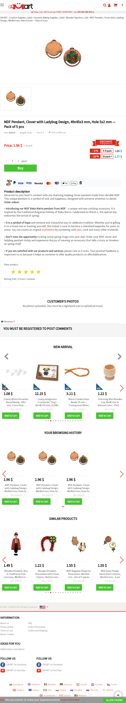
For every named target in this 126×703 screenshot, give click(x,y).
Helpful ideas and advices (12, 649)
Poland (63, 690)
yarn (79, 229)
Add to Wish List (58, 132)
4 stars (32, 272)
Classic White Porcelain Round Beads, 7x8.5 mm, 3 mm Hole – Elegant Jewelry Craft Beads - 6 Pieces (16, 402)
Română (51, 684)
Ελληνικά (36, 684)
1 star (13, 272)
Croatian (99, 684)
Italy (49, 690)
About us (4, 623)
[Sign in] (109, 5)
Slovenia (94, 690)
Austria (83, 684)
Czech (114, 684)
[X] (2, 699)
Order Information (36, 626)
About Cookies (7, 634)
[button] (45, 420)
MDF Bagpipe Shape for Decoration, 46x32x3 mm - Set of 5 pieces (79, 574)
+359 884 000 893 (84, 12)
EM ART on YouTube (16, 670)
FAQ (30, 623)
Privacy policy (6, 626)
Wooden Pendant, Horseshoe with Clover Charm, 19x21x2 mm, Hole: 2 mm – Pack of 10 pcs (47, 574)
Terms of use (6, 630)
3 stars (26, 272)
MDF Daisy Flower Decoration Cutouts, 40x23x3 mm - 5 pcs (110, 574)
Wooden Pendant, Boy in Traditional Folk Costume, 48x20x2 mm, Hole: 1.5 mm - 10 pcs (16, 574)
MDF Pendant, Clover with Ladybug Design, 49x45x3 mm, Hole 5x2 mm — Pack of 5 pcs (16, 488)
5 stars (38, 272)
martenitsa (48, 229)
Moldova (82, 695)
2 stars (20, 272)
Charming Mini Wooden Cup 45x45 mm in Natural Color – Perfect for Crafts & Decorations (110, 402)
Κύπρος (109, 690)
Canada (66, 695)
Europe (36, 690)
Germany (68, 684)
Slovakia (78, 690)
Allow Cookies (114, 700)
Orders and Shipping (37, 630)
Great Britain (49, 695)
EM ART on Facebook (16, 664)
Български (18, 684)
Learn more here (70, 699)
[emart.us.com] (20, 6)
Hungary (20, 690)
